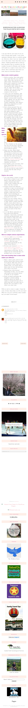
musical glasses (16, 247)
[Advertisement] (14, 359)
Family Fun (12, 22)
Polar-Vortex (21, 22)
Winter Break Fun (20, 23)
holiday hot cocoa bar (16, 166)
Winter (11, 23)
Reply (6, 315)
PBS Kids (6, 236)
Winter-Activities (14, 25)
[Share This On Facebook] (12, 302)
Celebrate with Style (15, 159)
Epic (5, 309)
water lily (19, 246)
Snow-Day (5, 23)
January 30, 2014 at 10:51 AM (19, 318)
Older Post (23, 343)
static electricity (8, 248)
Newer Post (4, 343)
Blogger (17, 501)
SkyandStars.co (13, 706)
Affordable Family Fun (11, 20)
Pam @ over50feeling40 (9, 318)
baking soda (19, 248)
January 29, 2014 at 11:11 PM (12, 309)
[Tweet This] (14, 302)
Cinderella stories (9, 228)
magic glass (7, 247)
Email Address (8, 679)
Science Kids (15, 236)
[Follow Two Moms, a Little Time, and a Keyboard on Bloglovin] (14, 637)
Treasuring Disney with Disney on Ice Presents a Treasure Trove (14, 425)
